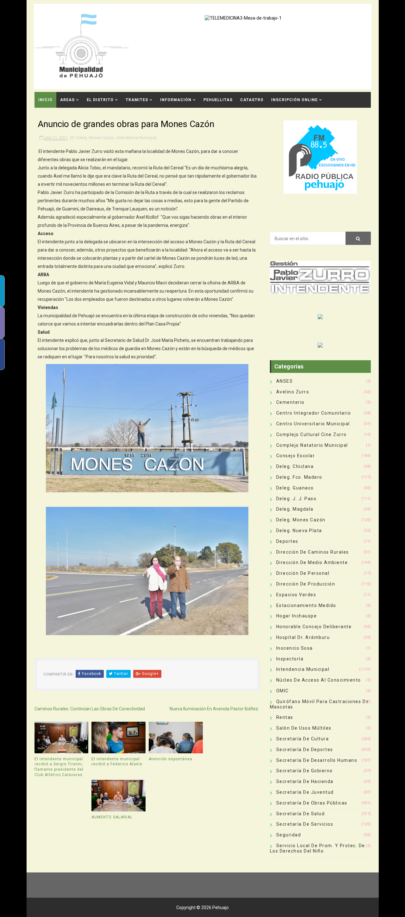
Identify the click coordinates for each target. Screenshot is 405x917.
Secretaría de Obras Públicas (311, 802)
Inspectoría (290, 658)
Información (175, 100)
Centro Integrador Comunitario (313, 413)
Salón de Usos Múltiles (304, 728)
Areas (67, 100)
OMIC (282, 690)
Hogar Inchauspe (296, 615)
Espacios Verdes (296, 594)
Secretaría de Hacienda (304, 781)
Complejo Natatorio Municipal (312, 445)
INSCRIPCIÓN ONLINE (294, 100)
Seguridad (288, 834)
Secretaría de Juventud (305, 792)
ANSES (284, 381)
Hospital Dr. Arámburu (303, 637)
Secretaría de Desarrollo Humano (317, 760)
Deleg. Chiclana (295, 466)
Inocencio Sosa (294, 648)
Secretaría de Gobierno (304, 770)
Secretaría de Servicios (304, 824)
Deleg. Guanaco (295, 487)
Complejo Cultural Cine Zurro (311, 434)
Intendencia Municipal (137, 137)
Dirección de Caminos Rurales (312, 552)
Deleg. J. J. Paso (296, 498)
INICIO (45, 100)
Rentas (284, 717)
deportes (287, 541)
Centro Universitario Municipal (313, 423)
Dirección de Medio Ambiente (312, 562)
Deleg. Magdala (295, 509)
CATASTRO (252, 100)
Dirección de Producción (305, 583)
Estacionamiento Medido (306, 605)
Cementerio (290, 402)
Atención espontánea (170, 759)
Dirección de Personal (303, 573)
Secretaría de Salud (300, 813)
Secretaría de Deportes (304, 749)
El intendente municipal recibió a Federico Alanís (116, 762)
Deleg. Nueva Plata (299, 530)
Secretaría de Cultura (302, 738)
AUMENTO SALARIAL (112, 817)
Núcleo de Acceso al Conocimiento (318, 680)
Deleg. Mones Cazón (95, 137)
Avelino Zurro (292, 391)
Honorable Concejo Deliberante (314, 626)
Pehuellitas (218, 100)
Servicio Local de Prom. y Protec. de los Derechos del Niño (317, 848)
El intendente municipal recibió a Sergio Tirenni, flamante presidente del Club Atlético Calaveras (59, 767)
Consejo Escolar (295, 455)
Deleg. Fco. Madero (299, 477)
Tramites (137, 100)
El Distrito (100, 100)
